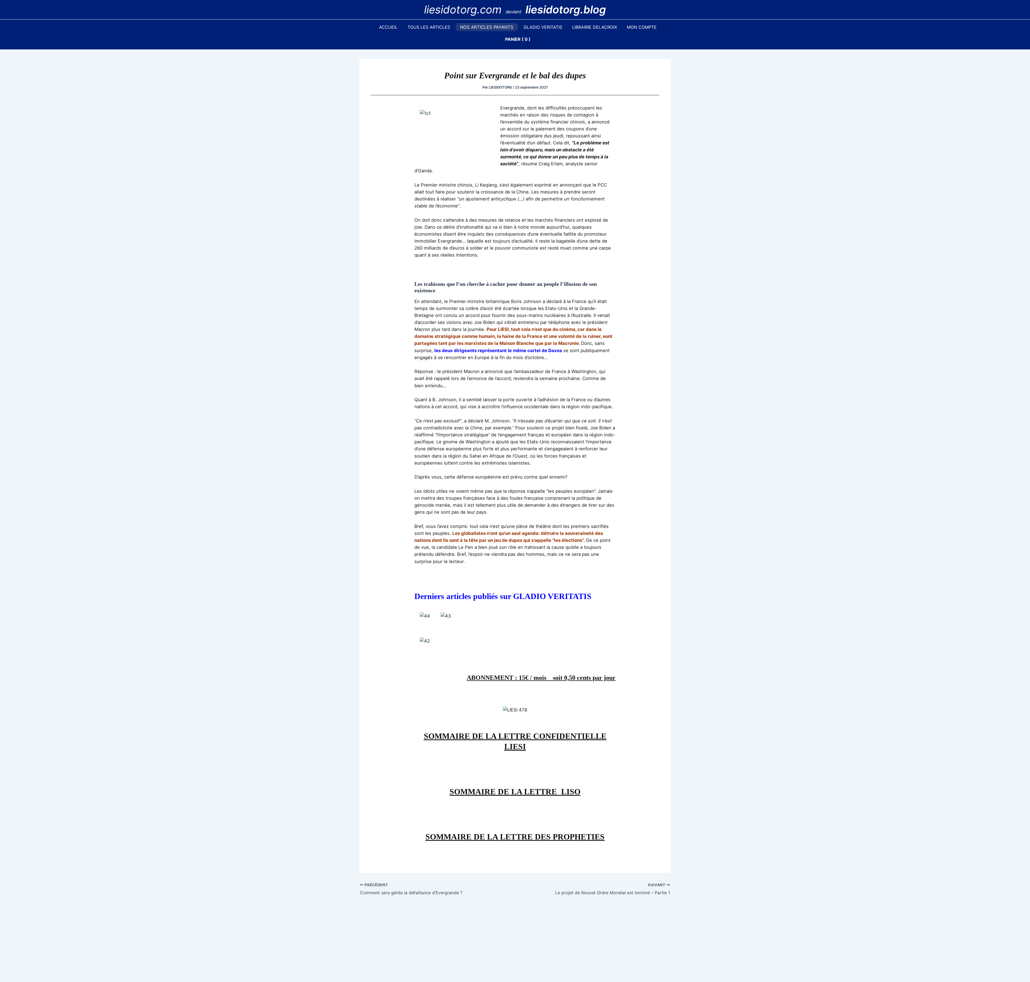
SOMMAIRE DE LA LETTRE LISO (515, 791)
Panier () (518, 39)
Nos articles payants (486, 27)
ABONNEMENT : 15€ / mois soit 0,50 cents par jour (541, 677)
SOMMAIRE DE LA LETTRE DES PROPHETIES (515, 836)
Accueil (388, 27)
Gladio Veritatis (543, 27)
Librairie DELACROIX (594, 27)
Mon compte (642, 27)
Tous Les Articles (428, 27)
